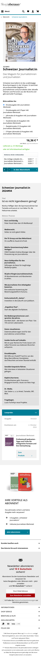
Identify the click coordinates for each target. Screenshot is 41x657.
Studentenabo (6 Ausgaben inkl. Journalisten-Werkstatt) (16, 122)
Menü (7, 11)
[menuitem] (5, 11)
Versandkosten (28, 633)
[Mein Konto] (33, 11)
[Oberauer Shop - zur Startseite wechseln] (10, 4)
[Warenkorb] (38, 11)
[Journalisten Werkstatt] (9, 441)
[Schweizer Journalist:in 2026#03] (20, 482)
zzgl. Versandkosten (32, 143)
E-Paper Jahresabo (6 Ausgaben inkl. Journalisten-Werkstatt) (18, 132)
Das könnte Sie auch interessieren (14, 548)
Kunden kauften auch (9, 543)
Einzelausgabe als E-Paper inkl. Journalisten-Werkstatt (16, 111)
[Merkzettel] (28, 11)
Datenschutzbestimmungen (24, 600)
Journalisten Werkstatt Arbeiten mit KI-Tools (20, 161)
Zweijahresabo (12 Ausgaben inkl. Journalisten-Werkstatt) (17, 127)
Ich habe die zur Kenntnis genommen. (21, 601)
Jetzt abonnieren (13, 532)
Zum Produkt (21, 454)
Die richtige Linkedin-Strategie (15, 159)
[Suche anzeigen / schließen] (23, 11)
